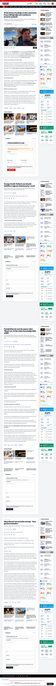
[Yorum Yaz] (14, 48)
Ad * (7, 651)
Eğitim (23, 6)
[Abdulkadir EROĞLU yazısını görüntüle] (52, 40)
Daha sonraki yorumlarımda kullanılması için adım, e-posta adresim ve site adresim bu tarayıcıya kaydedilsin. (19, 167)
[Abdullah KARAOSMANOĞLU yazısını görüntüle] (52, 44)
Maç (15, 602)
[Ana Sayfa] (3, 7)
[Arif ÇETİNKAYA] (41, 50)
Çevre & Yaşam (9, 10)
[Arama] (53, 4)
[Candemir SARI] (41, 55)
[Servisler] (52, 7)
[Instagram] (48, 0)
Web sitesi (8, 288)
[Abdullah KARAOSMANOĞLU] (41, 46)
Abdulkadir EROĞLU (47, 217)
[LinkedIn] (50, 0)
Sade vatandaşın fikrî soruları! (47, 60)
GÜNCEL (7, 6)
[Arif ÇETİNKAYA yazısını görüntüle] (52, 49)
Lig (12, 602)
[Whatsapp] (27, 676)
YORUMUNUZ (9, 151)
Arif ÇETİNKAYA (46, 49)
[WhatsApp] (53, 0)
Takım (19, 602)
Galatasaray (6, 602)
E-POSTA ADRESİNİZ (24, 160)
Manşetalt (8, 181)
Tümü (51, 214)
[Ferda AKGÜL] (41, 59)
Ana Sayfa (5, 10)
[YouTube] (51, 0)
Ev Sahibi (11, 108)
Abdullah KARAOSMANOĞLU (47, 45)
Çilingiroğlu (6, 108)
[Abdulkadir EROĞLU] (41, 41)
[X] (47, 0)
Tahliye (23, 108)
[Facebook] (45, 0)
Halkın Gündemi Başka (47, 218)
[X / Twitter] (7, 48)
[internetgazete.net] (5, 3)
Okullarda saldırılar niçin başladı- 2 (48, 51)
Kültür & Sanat (32, 6)
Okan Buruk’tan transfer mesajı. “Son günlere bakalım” (20, 522)
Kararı (15, 108)
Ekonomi (11, 6)
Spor (37, 6)
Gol (10, 602)
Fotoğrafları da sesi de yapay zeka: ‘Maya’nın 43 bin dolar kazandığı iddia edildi (20, 331)
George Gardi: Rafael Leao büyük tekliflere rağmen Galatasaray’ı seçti (19, 185)
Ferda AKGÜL (46, 235)
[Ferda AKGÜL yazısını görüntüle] (52, 58)
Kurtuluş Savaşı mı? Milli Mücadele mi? (47, 47)
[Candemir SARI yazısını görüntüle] (52, 53)
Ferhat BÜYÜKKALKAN (46, 63)
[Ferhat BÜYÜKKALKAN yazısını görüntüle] (52, 63)
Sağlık (26, 6)
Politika (15, 6)
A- (33, 47)
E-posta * (7, 284)
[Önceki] (35, 1)
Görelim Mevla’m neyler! (47, 55)
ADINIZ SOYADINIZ (9, 160)
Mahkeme (18, 108)
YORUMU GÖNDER (11, 169)
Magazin (40, 6)
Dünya (19, 6)
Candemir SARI (46, 54)
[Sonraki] (37, 1)
